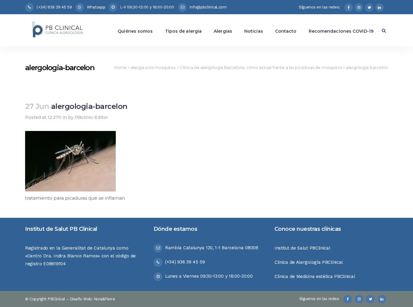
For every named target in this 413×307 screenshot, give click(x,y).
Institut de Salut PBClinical (302, 248)
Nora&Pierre (104, 299)
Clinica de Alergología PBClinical (309, 262)
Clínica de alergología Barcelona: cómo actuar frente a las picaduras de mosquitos (261, 67)
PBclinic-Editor (91, 117)
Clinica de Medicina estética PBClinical (315, 276)
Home (120, 67)
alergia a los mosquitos (153, 67)
